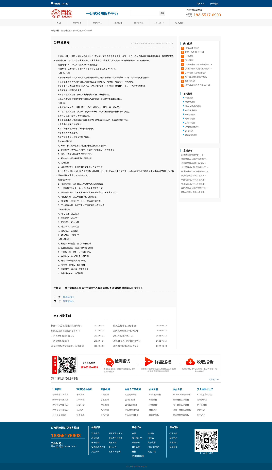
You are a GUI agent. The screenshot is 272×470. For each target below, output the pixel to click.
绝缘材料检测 (138, 456)
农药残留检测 (131, 405)
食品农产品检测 (133, 389)
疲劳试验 (80, 399)
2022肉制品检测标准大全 (126, 346)
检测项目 (77, 23)
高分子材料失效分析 (182, 410)
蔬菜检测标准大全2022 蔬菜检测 (68, 346)
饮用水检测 (130, 399)
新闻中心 (138, 23)
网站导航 (173, 427)
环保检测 (105, 389)
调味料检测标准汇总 (124, 336)
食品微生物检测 (132, 410)
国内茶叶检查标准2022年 (126, 331)
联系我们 (179, 23)
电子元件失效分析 (181, 405)
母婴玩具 (136, 447)
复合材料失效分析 (181, 415)
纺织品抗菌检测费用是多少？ (66, 331)
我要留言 (201, 3)
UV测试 (79, 410)
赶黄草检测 (68, 297)
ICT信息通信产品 (204, 394)
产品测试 (95, 451)
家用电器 (201, 410)
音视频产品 (202, 399)
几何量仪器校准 (59, 415)
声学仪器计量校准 (60, 410)
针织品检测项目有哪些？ (126, 325)
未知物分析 (154, 415)
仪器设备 (118, 23)
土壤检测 (105, 394)
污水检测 (105, 405)
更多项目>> (214, 379)
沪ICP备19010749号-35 (136, 466)
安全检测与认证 (205, 389)
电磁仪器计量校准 (60, 394)
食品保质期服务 (132, 415)
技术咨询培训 (115, 451)
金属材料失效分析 (181, 399)
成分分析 (153, 399)
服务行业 (136, 427)
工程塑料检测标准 (60, 341)
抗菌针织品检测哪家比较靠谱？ (67, 325)
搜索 (162, 13)
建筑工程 (152, 451)
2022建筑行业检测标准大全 (127, 341)
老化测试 (80, 394)
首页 (59, 23)
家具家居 (136, 442)
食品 (134, 433)
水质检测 (105, 399)
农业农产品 (137, 438)
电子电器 (152, 442)
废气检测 (105, 415)
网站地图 (214, 3)
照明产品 (201, 415)
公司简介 (159, 23)
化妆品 (151, 438)
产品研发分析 (155, 394)
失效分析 (177, 389)
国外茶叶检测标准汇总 (63, 336)
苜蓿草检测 (68, 301)
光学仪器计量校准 (60, 399)
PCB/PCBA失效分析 (182, 394)
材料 (134, 451)
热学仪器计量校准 (60, 405)
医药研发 (79, 30)
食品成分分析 (131, 394)
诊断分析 (153, 405)
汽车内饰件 (202, 405)
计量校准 (56, 389)
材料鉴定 (153, 410)
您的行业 (97, 23)
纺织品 (151, 433)
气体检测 (105, 410)
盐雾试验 (80, 415)
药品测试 (88, 30)
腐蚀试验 (80, 405)
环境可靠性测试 (84, 389)
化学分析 (153, 389)
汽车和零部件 (154, 447)
